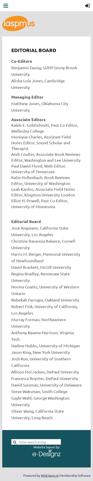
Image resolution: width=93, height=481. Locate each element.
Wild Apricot (50, 475)
